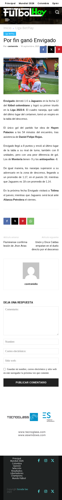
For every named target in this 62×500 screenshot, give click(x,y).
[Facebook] (43, 49)
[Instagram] (45, 460)
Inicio (7, 28)
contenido (13, 46)
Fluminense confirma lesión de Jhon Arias (15, 244)
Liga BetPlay (24, 28)
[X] (51, 49)
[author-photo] (31, 279)
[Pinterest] (22, 221)
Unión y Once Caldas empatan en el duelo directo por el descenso (45, 246)
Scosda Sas (22, 489)
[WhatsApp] (30, 221)
